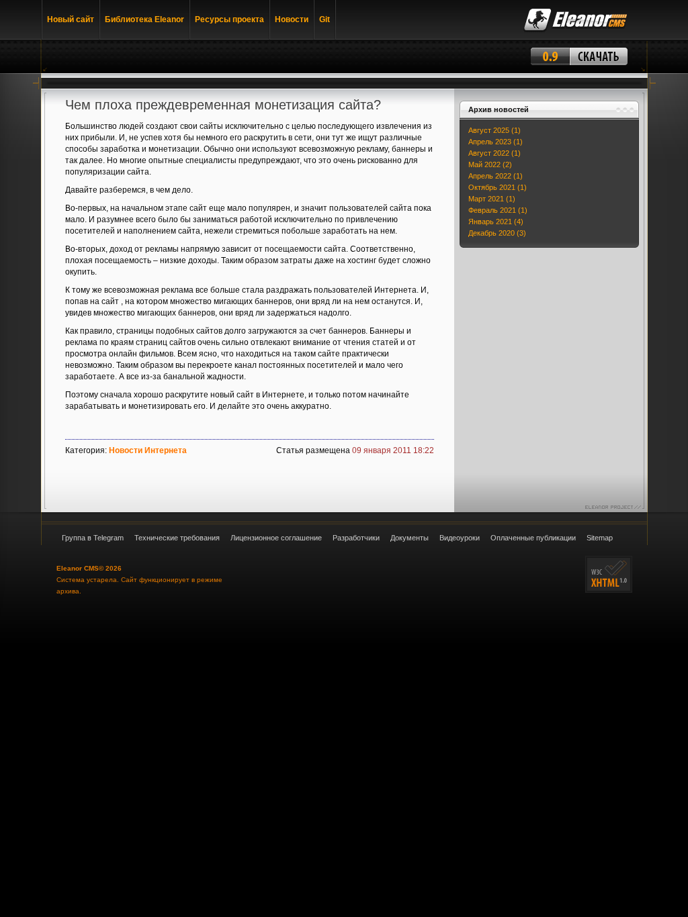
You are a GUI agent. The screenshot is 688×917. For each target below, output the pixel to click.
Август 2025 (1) (494, 130)
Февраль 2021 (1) (497, 210)
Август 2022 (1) (494, 153)
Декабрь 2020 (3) (497, 233)
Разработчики (356, 538)
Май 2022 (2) (490, 164)
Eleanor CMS (77, 568)
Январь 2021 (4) (495, 222)
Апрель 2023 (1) (495, 142)
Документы (409, 538)
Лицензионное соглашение (276, 538)
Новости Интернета (148, 450)
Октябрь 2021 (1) (497, 187)
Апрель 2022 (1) (495, 176)
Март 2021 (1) (491, 199)
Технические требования (177, 538)
